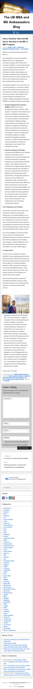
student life (21, 377)
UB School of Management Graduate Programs (13, 48)
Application (6, 515)
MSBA (5, 596)
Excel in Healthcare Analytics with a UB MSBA (16, 647)
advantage (6, 512)
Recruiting (6, 609)
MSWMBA (6, 598)
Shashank (7, 315)
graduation (6, 557)
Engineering (7, 542)
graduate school (12, 376)
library (5, 574)
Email (6, 430)
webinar (5, 626)
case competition (8, 527)
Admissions (7, 510)
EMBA (5, 540)
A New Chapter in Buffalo (10, 643)
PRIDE (5, 607)
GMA (5, 555)
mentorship (6, 581)
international (20, 376)
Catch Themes (21, 686)
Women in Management (10, 630)
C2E (5, 517)
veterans (6, 623)
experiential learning (9, 545)
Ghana (5, 549)
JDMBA (5, 566)
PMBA (5, 604)
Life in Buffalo (7, 575)
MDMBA (6, 579)
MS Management (8, 592)
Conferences (7, 534)
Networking (6, 600)
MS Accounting (7, 587)
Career (5, 521)
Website (6, 437)
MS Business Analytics (9, 589)
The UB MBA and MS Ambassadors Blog (16, 22)
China (5, 529)
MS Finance (7, 591)
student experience (23, 374)
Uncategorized (7, 621)
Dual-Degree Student (9, 538)
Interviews (6, 564)
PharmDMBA (7, 602)
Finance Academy (8, 547)
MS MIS (16, 374)
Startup (5, 613)
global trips (6, 553)
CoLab (5, 532)
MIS (14, 377)
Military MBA (7, 583)
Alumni (5, 513)
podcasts (6, 606)
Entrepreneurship (8, 544)
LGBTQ (5, 572)
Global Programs (8, 551)
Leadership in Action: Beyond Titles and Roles (15, 645)
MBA (5, 577)
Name (6, 423)
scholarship (6, 611)
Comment (7, 398)
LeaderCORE (7, 570)
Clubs (5, 530)
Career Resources (8, 525)
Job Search (6, 568)
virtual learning (7, 624)
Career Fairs (7, 523)
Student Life (7, 617)
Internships (6, 562)
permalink (6, 380)
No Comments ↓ (25, 49)
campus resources (8, 519)
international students (9, 560)
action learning (7, 508)
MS (17, 377)
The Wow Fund (7, 619)
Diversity (6, 536)
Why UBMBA (7, 628)
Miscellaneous (7, 585)
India (5, 559)
